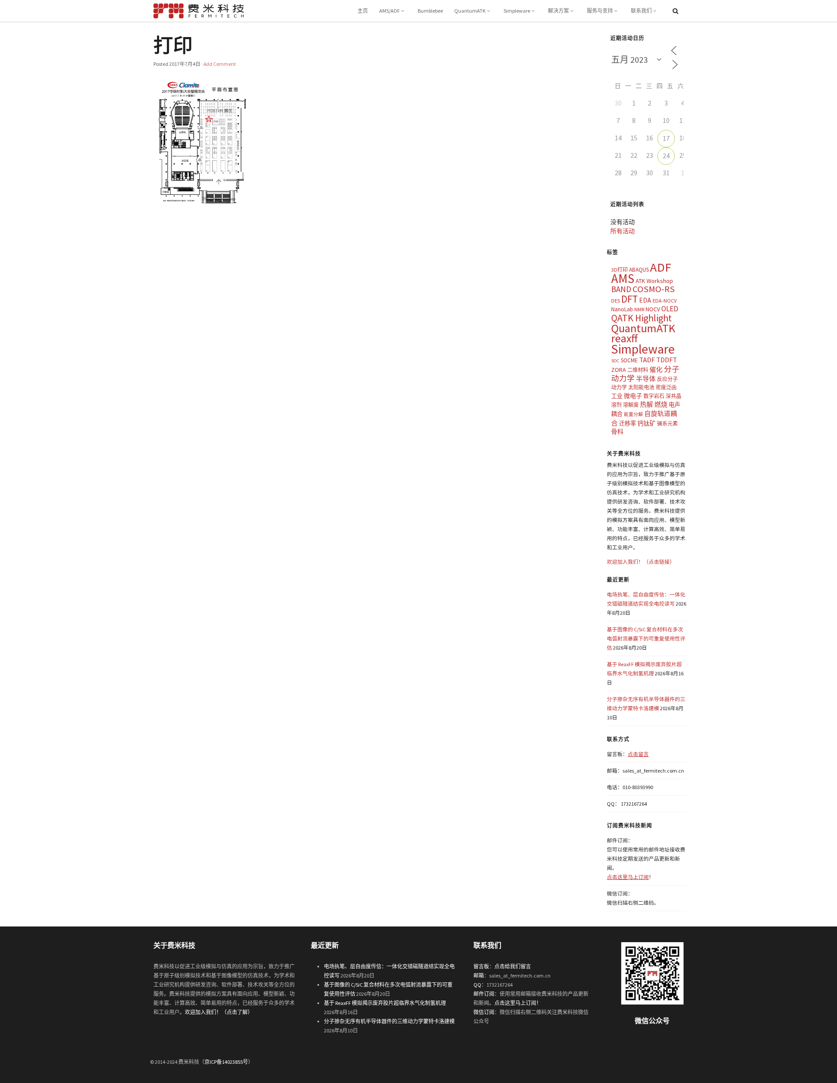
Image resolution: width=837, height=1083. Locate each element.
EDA (645, 300)
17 (666, 138)
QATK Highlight (641, 318)
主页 (362, 10)
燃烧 (660, 404)
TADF (647, 359)
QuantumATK (470, 10)
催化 (656, 369)
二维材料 (637, 370)
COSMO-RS (654, 289)
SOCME (629, 360)
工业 (617, 396)
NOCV (653, 309)
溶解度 (631, 405)
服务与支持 (600, 10)
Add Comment (220, 64)
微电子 (633, 396)
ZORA (618, 370)
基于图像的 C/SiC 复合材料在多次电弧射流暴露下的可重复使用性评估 (646, 638)
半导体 (646, 379)
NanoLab (622, 309)
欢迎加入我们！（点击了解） (219, 1012)
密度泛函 (666, 387)
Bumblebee (430, 10)
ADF (660, 267)
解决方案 (558, 10)
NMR (639, 309)
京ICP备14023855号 (226, 1062)
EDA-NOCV (665, 300)
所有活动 (622, 231)
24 (666, 155)
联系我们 (641, 10)
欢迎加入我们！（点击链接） (641, 562)
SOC (615, 361)
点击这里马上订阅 (628, 877)
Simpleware (517, 10)
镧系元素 (667, 423)
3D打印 (619, 269)
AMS (622, 278)
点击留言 (638, 754)
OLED (669, 308)
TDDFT (666, 359)
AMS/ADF (389, 10)
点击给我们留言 (512, 966)
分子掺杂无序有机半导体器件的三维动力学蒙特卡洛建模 (389, 1021)
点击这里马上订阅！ (517, 1003)
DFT (629, 299)
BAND (621, 289)
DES (615, 300)
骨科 (617, 432)
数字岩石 (653, 396)
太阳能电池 (641, 387)
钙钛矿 (646, 423)
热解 (646, 404)
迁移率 (627, 423)
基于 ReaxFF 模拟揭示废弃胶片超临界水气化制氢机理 (385, 1003)
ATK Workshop (654, 281)
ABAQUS (639, 269)
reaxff (624, 338)
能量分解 (633, 414)
